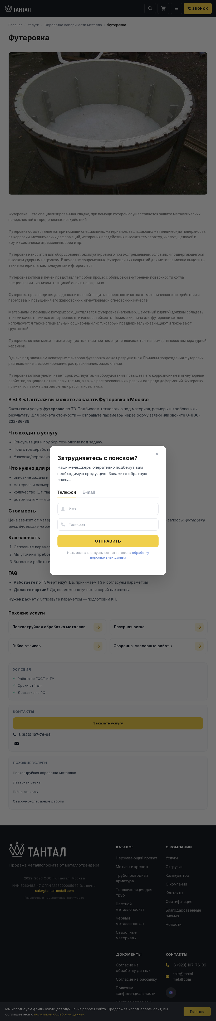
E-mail (88, 492)
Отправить (108, 541)
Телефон (66, 492)
